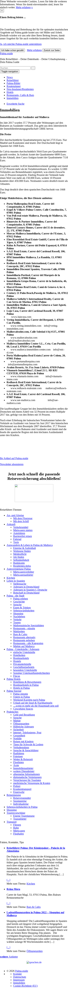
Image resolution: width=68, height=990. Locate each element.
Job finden (18, 557)
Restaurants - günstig (24, 628)
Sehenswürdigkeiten (23, 610)
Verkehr (17, 619)
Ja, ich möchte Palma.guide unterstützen (21, 44)
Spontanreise (20, 801)
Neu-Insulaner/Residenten (20, 89)
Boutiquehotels (21, 658)
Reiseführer (13, 80)
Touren (17, 622)
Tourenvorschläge (16, 812)
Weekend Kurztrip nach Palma (29, 699)
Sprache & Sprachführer (25, 750)
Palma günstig (20, 693)
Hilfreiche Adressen (23, 726)
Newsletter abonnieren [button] (11, 464)
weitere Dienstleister (23, 771)
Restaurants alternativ (24, 637)
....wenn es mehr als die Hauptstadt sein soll (36, 705)
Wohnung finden (22, 551)
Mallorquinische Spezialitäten (28, 625)
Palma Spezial (14, 690)
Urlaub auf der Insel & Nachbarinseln (32, 702)
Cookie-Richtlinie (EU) (25, 985)
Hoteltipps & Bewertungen (27, 682)
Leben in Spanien (16, 580)
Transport (12, 821)
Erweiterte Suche (15, 103)
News (10, 77)
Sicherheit (18, 729)
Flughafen (18, 833)
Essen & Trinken (22, 607)
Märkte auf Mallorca (23, 646)
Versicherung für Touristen (27, 780)
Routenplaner (14, 86)
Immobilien (12, 98)
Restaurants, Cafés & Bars (20, 95)
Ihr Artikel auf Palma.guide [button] (14, 458)
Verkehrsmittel (20, 527)
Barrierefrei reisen (22, 536)
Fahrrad (17, 539)
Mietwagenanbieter (23, 574)
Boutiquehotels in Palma (26, 685)
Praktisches (12, 711)
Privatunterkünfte (22, 664)
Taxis (16, 542)
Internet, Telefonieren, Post (27, 732)
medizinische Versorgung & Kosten (31, 783)
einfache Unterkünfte (24, 652)
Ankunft (11, 524)
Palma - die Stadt (15, 595)
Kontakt (17, 973)
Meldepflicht (19, 554)
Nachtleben (19, 616)
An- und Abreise (15, 515)
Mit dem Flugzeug (22, 518)
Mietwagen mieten (23, 530)
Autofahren (19, 533)
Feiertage (18, 756)
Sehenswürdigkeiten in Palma (22, 807)
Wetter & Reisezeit (23, 759)
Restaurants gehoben (24, 640)
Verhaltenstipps (21, 747)
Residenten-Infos (22, 566)
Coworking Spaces (23, 708)
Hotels (10, 92)
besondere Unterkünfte (25, 670)
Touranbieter (19, 818)
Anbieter (9, 956)
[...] (8, 880)
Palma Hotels (13, 679)
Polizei (16, 786)
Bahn (16, 827)
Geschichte (19, 601)
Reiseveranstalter (22, 798)
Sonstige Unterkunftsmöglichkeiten (31, 673)
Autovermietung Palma (19, 568)
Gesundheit (19, 735)
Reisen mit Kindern (23, 741)
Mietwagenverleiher (23, 571)
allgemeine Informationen (26, 774)
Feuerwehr (18, 792)
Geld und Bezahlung (24, 714)
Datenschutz (19, 976)
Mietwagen (19, 830)
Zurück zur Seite (52, 50)
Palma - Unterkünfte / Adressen (23, 649)
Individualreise (21, 804)
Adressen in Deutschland (26, 586)
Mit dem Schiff (21, 521)
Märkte (17, 720)
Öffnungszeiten (21, 723)
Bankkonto (19, 563)
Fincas (16, 676)
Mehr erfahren (23, 7)
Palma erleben (20, 598)
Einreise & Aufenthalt (24, 548)
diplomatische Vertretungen (27, 777)
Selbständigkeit (21, 560)
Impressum (19, 979)
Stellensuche (19, 583)
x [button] (32, 7)
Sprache (17, 604)
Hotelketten (19, 655)
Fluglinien (18, 762)
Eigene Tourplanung (23, 815)
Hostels (17, 661)
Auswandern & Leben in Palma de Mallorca (30, 545)
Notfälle (17, 738)
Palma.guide (6, 53)
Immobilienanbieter (23, 768)
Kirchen (11, 577)
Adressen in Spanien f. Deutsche (30, 589)
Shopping (18, 613)
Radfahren (18, 753)
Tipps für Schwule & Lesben (28, 744)
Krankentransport (22, 789)
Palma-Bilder (13, 83)
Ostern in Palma (21, 696)
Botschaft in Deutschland (26, 592)
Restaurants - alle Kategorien (28, 643)
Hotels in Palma (21, 688)
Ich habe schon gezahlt (12, 50)
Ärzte (16, 765)
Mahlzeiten (19, 631)
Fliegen (17, 824)
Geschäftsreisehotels (23, 667)
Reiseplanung (14, 795)
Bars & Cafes (20, 634)
